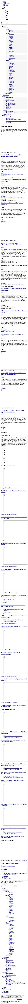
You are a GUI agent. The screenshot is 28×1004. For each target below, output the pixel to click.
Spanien (11, 953)
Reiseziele (5, 890)
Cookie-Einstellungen (15, 1001)
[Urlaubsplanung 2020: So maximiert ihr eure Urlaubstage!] (14, 175)
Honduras (11, 905)
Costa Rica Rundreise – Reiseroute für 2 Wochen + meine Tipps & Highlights (13, 605)
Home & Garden (7, 976)
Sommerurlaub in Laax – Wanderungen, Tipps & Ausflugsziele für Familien (13, 740)
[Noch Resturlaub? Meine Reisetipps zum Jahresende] (14, 199)
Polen (10, 946)
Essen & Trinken (9, 973)
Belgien (10, 924)
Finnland (11, 931)
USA (10, 914)
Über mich (5, 977)
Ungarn (10, 954)
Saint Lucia (11, 913)
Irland (10, 935)
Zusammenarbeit (6, 3)
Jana (3, 158)
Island (10, 936)
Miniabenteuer (9, 960)
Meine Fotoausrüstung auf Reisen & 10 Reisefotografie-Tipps (10, 653)
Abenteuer (6, 876)
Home (4, 1)
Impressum (5, 4)
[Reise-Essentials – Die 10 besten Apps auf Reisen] (5, 330)
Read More (3, 173)
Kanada (10, 906)
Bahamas (11, 898)
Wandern (8, 961)
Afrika (7, 891)
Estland (10, 929)
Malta (10, 940)
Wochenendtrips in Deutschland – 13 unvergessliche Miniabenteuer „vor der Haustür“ (13, 596)
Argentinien (11, 897)
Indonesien (11, 917)
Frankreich (11, 932)
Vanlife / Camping (10, 962)
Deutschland (12, 927)
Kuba (10, 908)
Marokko (11, 892)
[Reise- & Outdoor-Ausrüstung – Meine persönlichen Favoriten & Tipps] (14, 151)
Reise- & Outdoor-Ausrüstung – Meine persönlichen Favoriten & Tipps (11, 155)
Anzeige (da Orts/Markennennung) (9, 488)
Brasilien (11, 901)
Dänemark (11, 925)
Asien (7, 916)
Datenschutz (5, 5)
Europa (7, 923)
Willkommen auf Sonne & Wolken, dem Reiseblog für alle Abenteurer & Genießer (15, 874)
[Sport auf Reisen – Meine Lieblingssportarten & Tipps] (7, 261)
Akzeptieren (3, 1001)
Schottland (11, 949)
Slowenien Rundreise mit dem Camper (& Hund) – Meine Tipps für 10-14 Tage (13, 764)
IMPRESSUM (3, 882)
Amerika (8, 895)
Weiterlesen (3, 445)
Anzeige (2, 540)
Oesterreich (11, 945)
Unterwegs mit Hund (11, 966)
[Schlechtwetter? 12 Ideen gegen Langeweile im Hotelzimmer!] (13, 284)
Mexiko (10, 909)
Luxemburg (11, 939)
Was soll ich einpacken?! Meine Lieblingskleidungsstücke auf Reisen (11, 243)
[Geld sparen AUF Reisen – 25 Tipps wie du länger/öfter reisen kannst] (14, 406)
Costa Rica (11, 903)
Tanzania (11, 894)
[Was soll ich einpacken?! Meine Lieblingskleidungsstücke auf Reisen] (14, 239)
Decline (8, 1001)
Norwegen (11, 943)
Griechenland (12, 934)
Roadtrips (8, 968)
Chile (10, 902)
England (11, 928)
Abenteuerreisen (4, 602)
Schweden (11, 951)
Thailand (11, 921)
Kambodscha (12, 920)
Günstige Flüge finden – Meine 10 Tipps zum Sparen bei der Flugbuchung (13, 373)
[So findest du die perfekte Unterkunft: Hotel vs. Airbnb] (8, 306)
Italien (10, 938)
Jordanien (11, 919)
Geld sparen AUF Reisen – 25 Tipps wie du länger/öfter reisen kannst (12, 411)
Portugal (11, 947)
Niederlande (12, 942)
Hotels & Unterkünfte (11, 975)
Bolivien (11, 899)
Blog (4, 888)
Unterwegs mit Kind (10, 965)
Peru (10, 912)
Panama (11, 910)
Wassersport (9, 969)
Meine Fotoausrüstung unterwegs (13, 982)
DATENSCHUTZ (10, 882)
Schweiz (11, 950)
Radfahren (8, 964)
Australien (8, 956)
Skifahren (8, 971)
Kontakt (4, 2)
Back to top (3, 884)
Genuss (5, 877)
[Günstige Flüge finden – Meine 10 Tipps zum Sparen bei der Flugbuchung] (14, 369)
